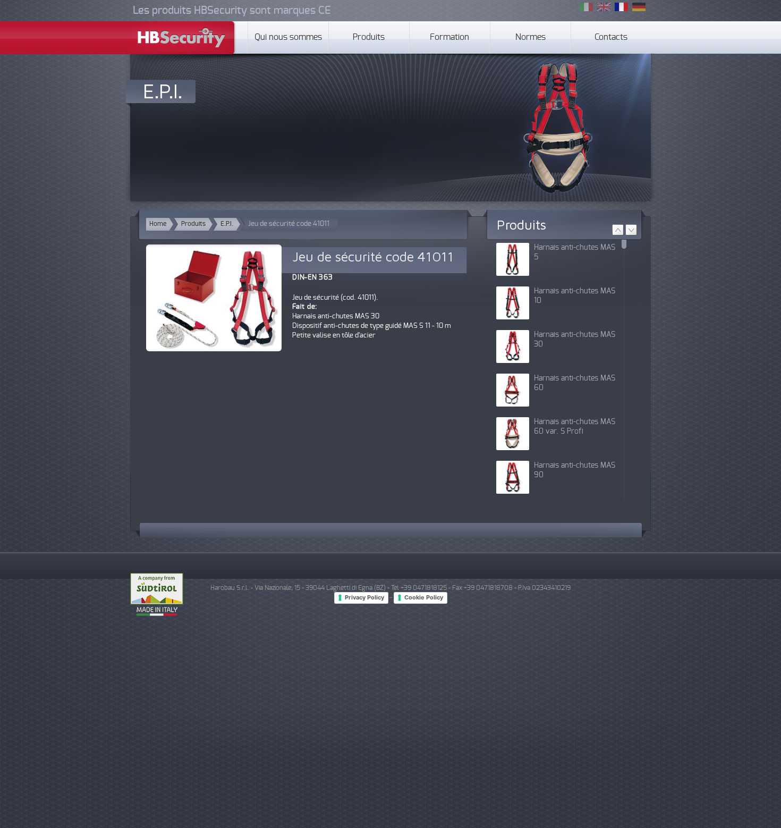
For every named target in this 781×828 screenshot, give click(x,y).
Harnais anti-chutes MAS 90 (574, 470)
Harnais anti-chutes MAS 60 (574, 383)
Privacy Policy (364, 597)
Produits (369, 37)
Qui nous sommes (288, 37)
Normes (530, 37)
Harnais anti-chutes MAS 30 (574, 339)
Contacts (611, 37)
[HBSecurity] (183, 39)
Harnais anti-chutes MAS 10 (574, 296)
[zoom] (214, 304)
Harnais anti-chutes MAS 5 (574, 252)
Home (157, 224)
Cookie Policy (423, 597)
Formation (449, 37)
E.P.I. (162, 91)
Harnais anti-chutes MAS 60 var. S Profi (574, 426)
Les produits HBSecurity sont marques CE (231, 10)
